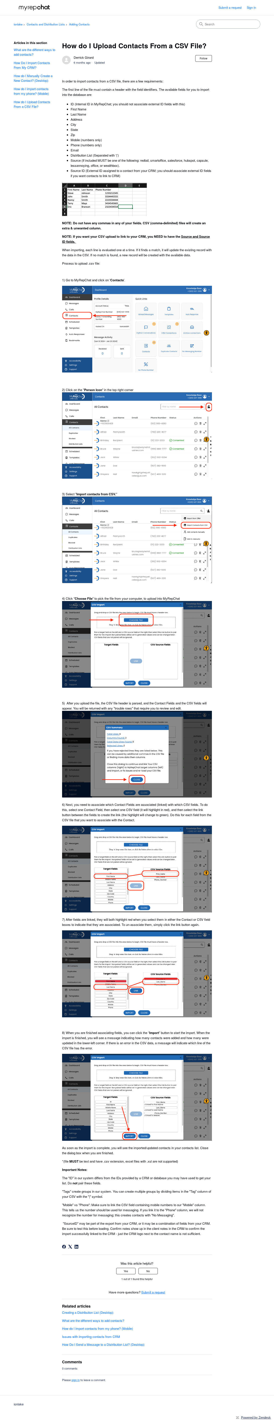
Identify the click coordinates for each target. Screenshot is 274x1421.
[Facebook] (64, 1247)
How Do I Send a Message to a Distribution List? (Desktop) (103, 1344)
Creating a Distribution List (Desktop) (87, 1312)
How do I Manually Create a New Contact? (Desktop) (33, 78)
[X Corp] (70, 1247)
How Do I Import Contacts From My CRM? (32, 65)
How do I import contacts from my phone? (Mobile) (31, 91)
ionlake (18, 24)
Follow (203, 58)
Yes (126, 1271)
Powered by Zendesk (256, 1417)
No (148, 1271)
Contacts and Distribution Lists (46, 24)
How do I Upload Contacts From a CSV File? (32, 104)
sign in (75, 1380)
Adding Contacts (79, 24)
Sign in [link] (251, 7)
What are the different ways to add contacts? (34, 52)
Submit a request (230, 7)
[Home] (35, 8)
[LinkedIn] (76, 1247)
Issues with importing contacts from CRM (91, 1336)
